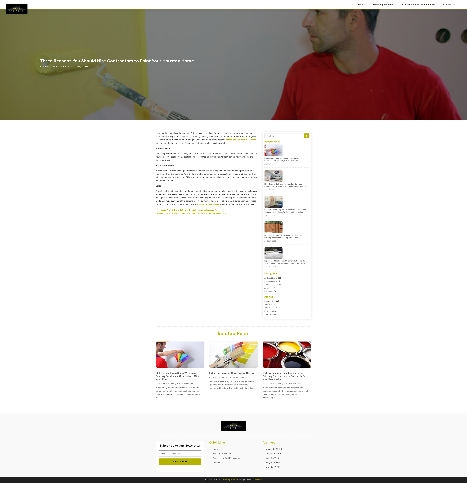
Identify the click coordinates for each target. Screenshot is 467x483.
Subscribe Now (180, 461)
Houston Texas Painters (207, 204)
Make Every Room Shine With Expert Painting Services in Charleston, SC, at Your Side (178, 376)
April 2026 (268, 314)
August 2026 (269, 301)
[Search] (307, 135)
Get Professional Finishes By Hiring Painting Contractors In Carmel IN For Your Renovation (284, 376)
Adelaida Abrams (51, 66)
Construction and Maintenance (418, 4)
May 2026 (268, 311)
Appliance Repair (271, 284)
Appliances (268, 288)
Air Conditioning (270, 278)
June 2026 (268, 308)
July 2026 (268, 304)
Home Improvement (383, 4)
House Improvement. (230, 480)
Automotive (269, 291)
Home (361, 4)
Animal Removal (270, 281)
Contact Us (449, 4)
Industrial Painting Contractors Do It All (232, 373)
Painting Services (81, 66)
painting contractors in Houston (241, 139)
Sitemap (258, 480)
